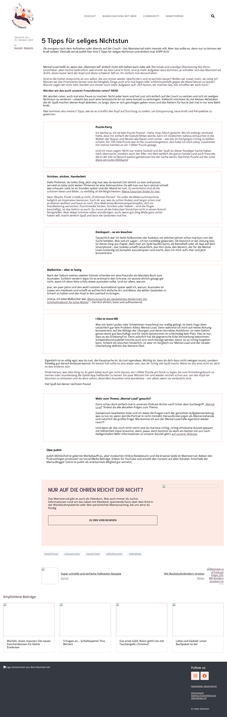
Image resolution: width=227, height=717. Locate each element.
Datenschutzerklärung (203, 695)
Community (151, 16)
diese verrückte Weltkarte (112, 160)
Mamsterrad (174, 16)
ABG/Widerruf (199, 698)
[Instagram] (195, 676)
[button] (7, 709)
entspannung (72, 553)
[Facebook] (204, 676)
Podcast (90, 16)
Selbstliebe (135, 553)
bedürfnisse (51, 553)
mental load (93, 553)
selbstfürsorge (114, 553)
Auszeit (18, 47)
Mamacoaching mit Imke (120, 16)
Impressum (197, 692)
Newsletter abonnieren (204, 686)
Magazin (28, 47)
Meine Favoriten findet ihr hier (141, 191)
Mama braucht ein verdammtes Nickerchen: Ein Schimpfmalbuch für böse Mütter (97, 300)
